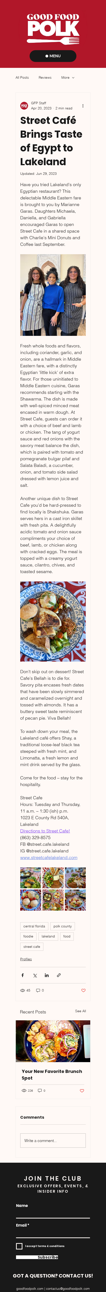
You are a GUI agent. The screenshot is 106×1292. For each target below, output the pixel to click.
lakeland (48, 936)
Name (22, 1205)
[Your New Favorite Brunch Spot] (53, 1041)
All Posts (22, 77)
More (65, 77)
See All (80, 1011)
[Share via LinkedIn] (46, 975)
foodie (28, 936)
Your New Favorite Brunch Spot (52, 1074)
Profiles (26, 959)
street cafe (31, 946)
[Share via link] (58, 975)
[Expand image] (30, 877)
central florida (34, 926)
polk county (62, 926)
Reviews (45, 77)
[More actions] (83, 106)
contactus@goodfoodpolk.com (68, 1289)
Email (21, 1225)
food (67, 936)
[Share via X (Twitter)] (34, 975)
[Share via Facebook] (22, 975)
